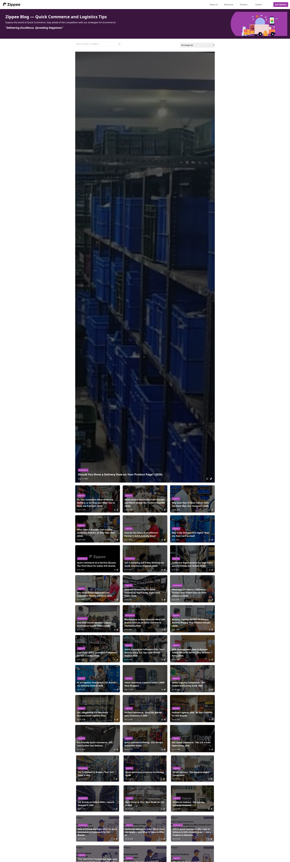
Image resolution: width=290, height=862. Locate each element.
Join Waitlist (280, 4)
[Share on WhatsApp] (207, 479)
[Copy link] (211, 479)
